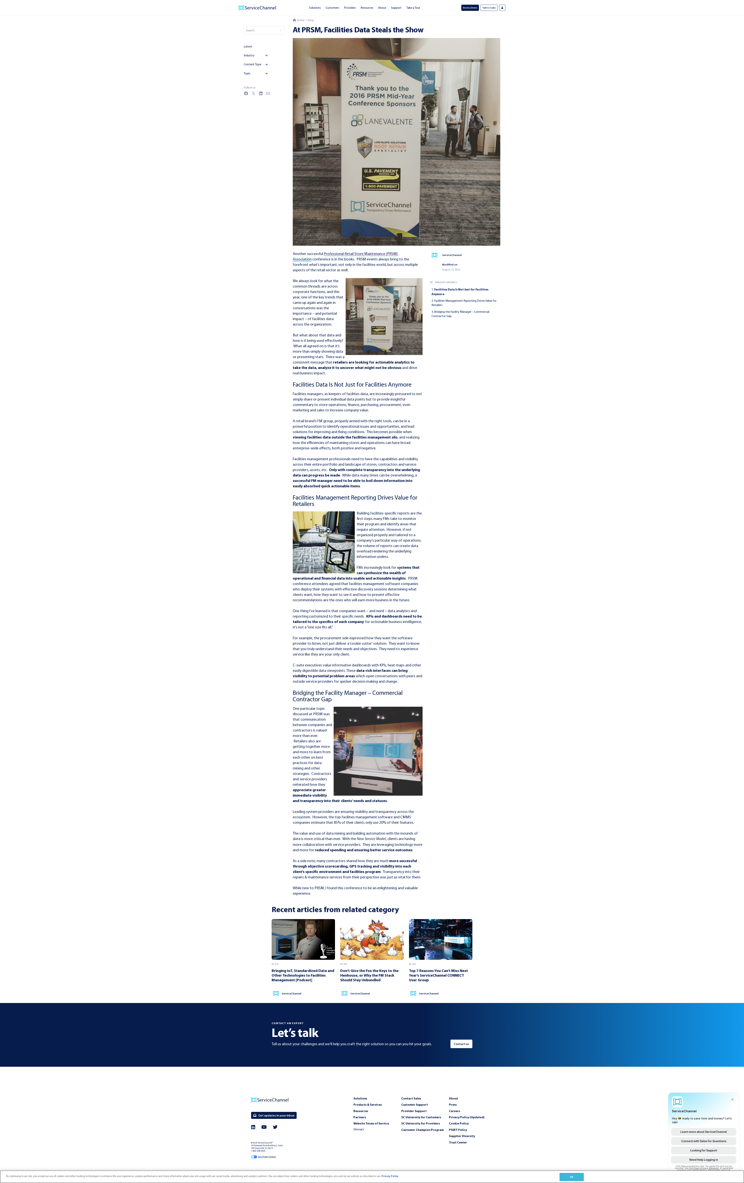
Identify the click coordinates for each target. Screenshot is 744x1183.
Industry (249, 55)
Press (453, 1104)
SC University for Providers (420, 1123)
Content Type (252, 64)
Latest (248, 46)
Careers (454, 1111)
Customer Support (414, 1104)
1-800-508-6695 (258, 1151)
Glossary (358, 1129)
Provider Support (414, 1111)
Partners (359, 1117)
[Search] (281, 30)
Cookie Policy (459, 1123)
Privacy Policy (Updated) (467, 1117)
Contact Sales (411, 1098)
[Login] (502, 8)
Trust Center (458, 1142)
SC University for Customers (421, 1117)
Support (396, 7)
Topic (247, 73)
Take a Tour (413, 7)
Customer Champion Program (422, 1130)
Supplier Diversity (462, 1136)
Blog (310, 20)
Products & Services (367, 1104)
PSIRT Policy (458, 1130)
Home (300, 20)
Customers (332, 7)
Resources (367, 7)
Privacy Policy (389, 1176)
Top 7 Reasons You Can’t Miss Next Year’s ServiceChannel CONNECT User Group (438, 975)
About (382, 7)
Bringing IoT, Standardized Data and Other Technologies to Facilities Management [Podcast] (303, 975)
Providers (350, 7)
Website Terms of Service (371, 1123)
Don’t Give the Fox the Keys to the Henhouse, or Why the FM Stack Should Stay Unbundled (369, 975)
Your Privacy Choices (267, 1156)
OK (571, 1176)
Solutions (315, 7)
